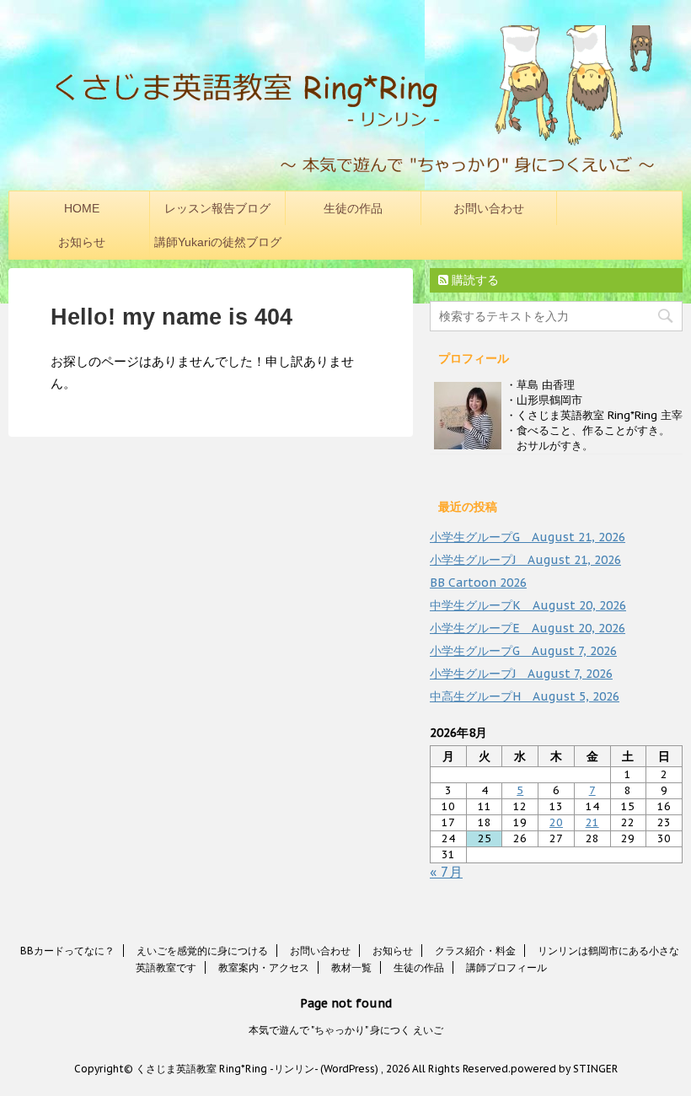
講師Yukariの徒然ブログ (217, 242)
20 (556, 822)
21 (592, 822)
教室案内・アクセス (263, 967)
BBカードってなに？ (67, 950)
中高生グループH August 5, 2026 (524, 696)
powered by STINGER (564, 1068)
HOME (81, 208)
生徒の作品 (353, 208)
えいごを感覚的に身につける (202, 950)
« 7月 (446, 871)
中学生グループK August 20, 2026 (528, 605)
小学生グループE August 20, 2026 (527, 628)
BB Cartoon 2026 (478, 582)
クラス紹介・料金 (475, 950)
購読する (473, 279)
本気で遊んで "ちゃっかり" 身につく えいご (346, 1029)
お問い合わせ (488, 208)
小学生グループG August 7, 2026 (523, 650)
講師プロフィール (506, 967)
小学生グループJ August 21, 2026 (525, 559)
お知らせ (81, 242)
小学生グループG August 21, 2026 (527, 537)
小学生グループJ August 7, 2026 (521, 673)
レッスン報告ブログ (217, 208)
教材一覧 (351, 967)
